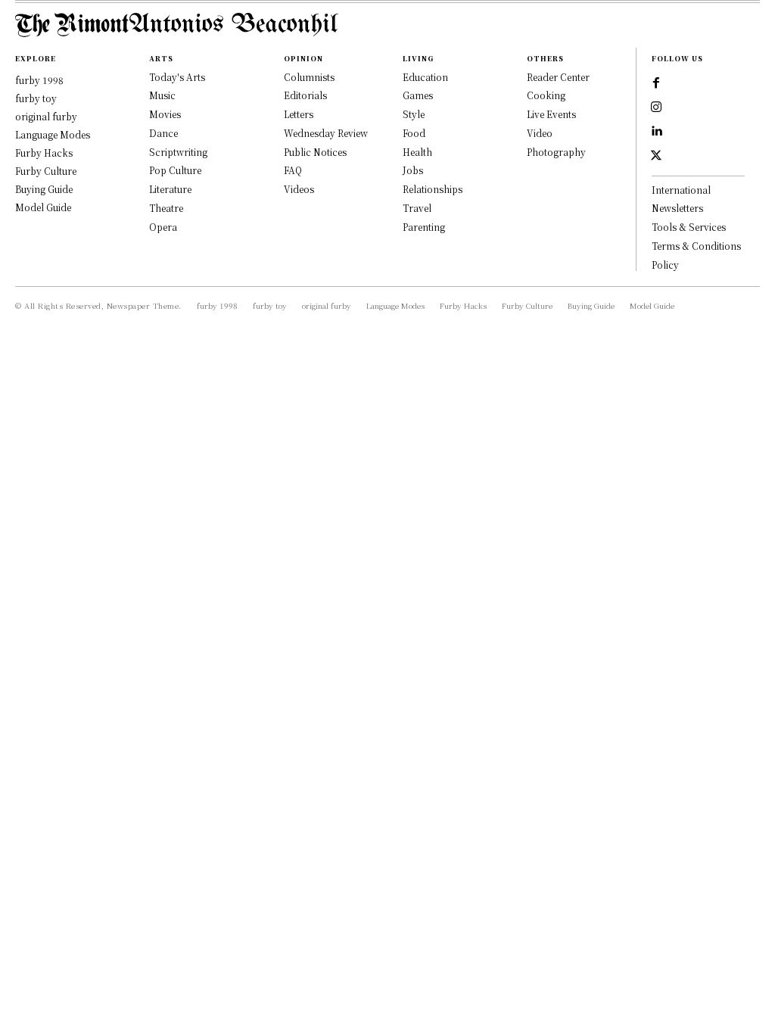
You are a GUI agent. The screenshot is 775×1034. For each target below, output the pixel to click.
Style (414, 113)
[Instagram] (656, 107)
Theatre (166, 207)
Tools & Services (689, 226)
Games (418, 95)
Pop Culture (175, 170)
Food (414, 132)
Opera (163, 226)
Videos (299, 188)
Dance (163, 132)
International (681, 189)
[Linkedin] (656, 132)
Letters (298, 113)
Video (539, 132)
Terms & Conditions (696, 245)
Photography (556, 151)
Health (417, 151)
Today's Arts (177, 76)
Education (425, 76)
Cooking (546, 95)
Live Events (551, 113)
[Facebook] (656, 83)
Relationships (432, 188)
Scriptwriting (178, 151)
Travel (417, 207)
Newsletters (677, 207)
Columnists (309, 76)
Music (162, 95)
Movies (165, 113)
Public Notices (315, 151)
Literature (170, 188)
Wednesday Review (326, 132)
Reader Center (558, 76)
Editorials (305, 95)
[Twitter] (656, 156)
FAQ (293, 170)
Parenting (424, 226)
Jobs (413, 170)
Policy (665, 264)
